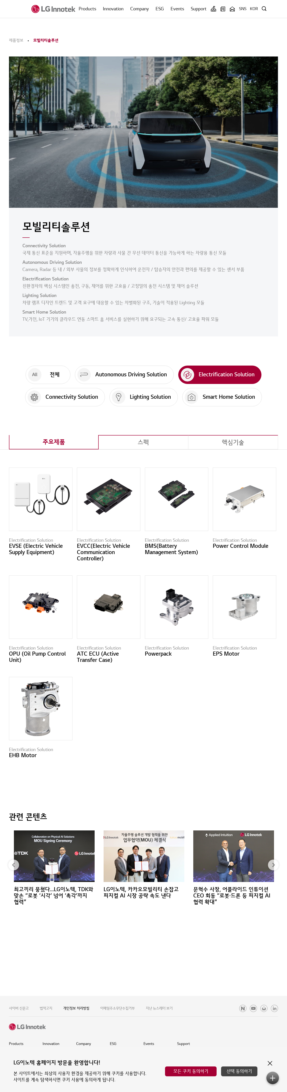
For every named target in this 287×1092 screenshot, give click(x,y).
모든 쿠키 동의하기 (190, 1071)
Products (87, 8)
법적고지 (46, 1008)
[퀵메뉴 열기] (272, 1078)
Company (139, 8)
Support (199, 8)
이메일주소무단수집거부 (117, 1008)
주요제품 (54, 442)
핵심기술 (233, 442)
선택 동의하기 (239, 1071)
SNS (242, 9)
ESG (160, 8)
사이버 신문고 (19, 1008)
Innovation (113, 8)
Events (177, 8)
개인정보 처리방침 (76, 1008)
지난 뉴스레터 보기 (159, 1008)
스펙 (143, 442)
